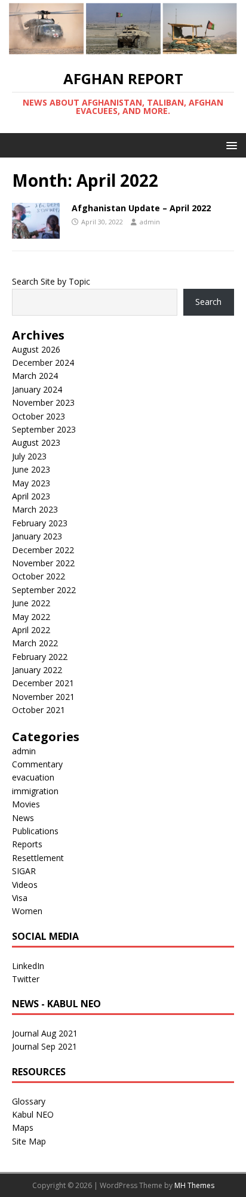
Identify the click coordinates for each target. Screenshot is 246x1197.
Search (208, 301)
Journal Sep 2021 (44, 1046)
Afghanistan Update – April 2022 (141, 208)
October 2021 (38, 709)
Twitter (25, 979)
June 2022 (31, 603)
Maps (22, 1127)
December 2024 (43, 362)
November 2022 (43, 563)
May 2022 (31, 616)
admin (150, 221)
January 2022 (37, 669)
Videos (25, 884)
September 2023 (44, 429)
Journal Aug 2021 (45, 1033)
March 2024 (35, 375)
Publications (35, 831)
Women (27, 911)
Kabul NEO (33, 1114)
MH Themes (194, 1185)
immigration (35, 791)
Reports (27, 844)
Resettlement (38, 857)
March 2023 (35, 509)
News (23, 817)
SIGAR (24, 871)
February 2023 (39, 523)
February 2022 (39, 656)
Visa (19, 897)
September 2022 (44, 590)
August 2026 (36, 349)
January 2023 (37, 536)
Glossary (28, 1101)
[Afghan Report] (123, 49)
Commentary (37, 764)
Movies (26, 804)
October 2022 (38, 576)
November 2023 (43, 402)
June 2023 (31, 469)
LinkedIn (28, 965)
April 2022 (31, 629)
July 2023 (29, 456)
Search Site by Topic (51, 281)
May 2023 (31, 483)
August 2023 (36, 442)
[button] (229, 144)
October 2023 (38, 416)
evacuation (33, 777)
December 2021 (43, 683)
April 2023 (31, 496)
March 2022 (35, 643)
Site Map (29, 1141)
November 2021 (43, 696)
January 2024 (37, 389)
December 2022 (43, 550)
